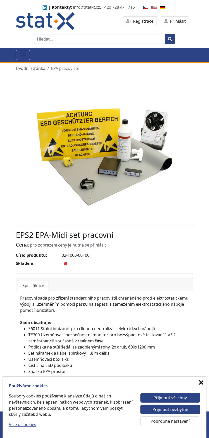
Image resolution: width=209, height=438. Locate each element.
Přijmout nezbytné (170, 409)
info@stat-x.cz (86, 7)
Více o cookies (22, 424)
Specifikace (33, 285)
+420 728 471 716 (118, 7)
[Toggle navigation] (23, 55)
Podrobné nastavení (170, 421)
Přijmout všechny (170, 398)
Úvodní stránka (30, 68)
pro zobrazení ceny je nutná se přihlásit (68, 245)
